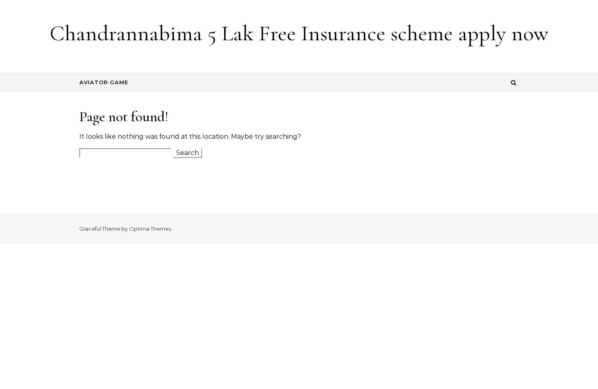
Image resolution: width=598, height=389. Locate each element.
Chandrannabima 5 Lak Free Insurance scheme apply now (299, 33)
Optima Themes (150, 228)
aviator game (103, 82)
